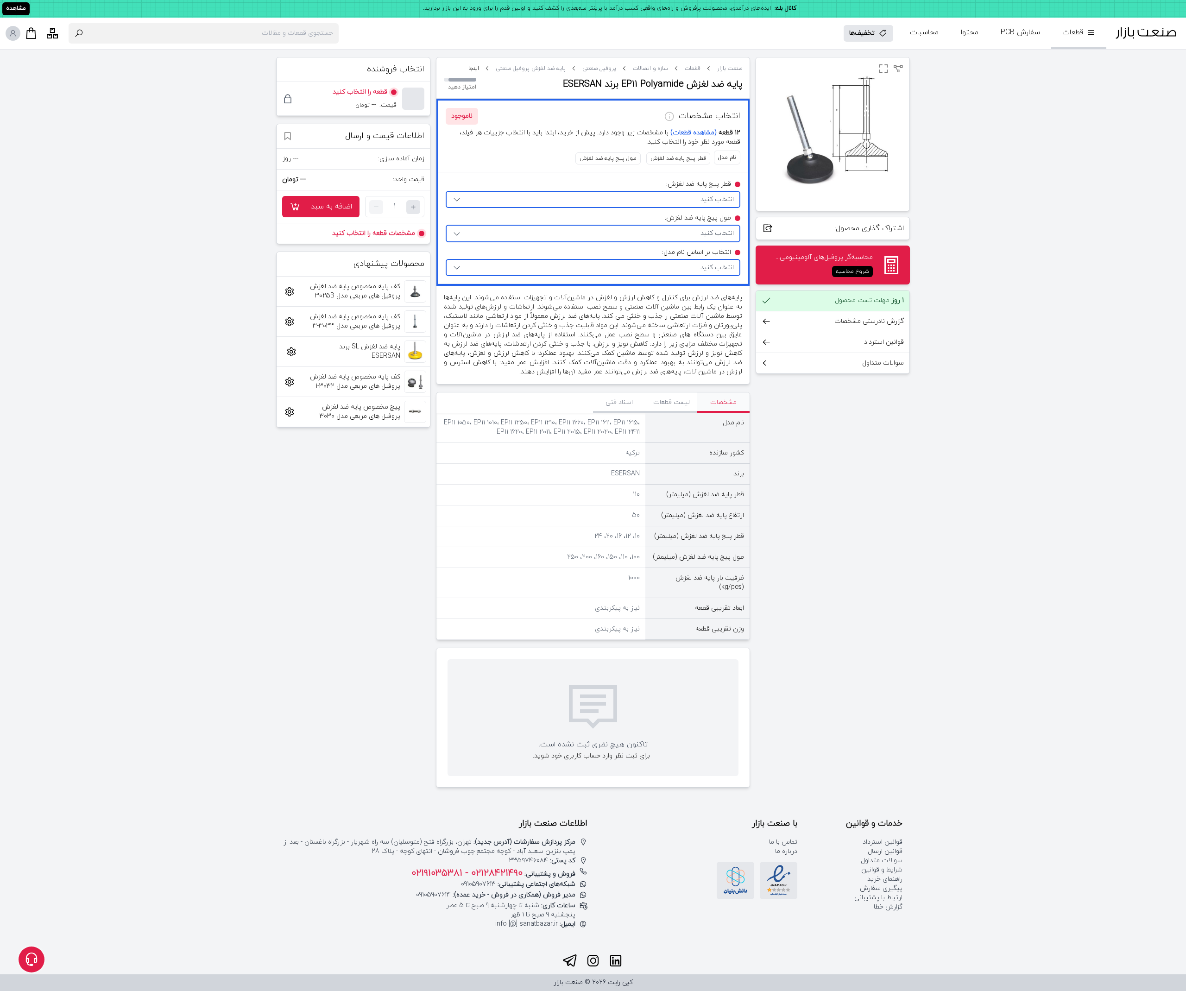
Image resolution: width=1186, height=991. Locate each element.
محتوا (969, 32)
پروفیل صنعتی (599, 68)
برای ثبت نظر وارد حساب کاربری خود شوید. (591, 755)
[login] (13, 33)
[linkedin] (615, 961)
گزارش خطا (888, 907)
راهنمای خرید (884, 879)
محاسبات (924, 32)
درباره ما (786, 851)
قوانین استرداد (882, 842)
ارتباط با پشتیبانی (878, 897)
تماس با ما (783, 842)
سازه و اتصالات (650, 68)
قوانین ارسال (885, 851)
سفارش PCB (1020, 32)
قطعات (692, 68)
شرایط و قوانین (881, 869)
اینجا (473, 68)
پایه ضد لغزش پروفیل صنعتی (531, 68)
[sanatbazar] (1146, 33)
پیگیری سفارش (881, 888)
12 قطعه (705, 132)
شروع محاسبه (852, 271)
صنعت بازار (729, 68)
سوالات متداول (881, 860)
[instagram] (593, 961)
